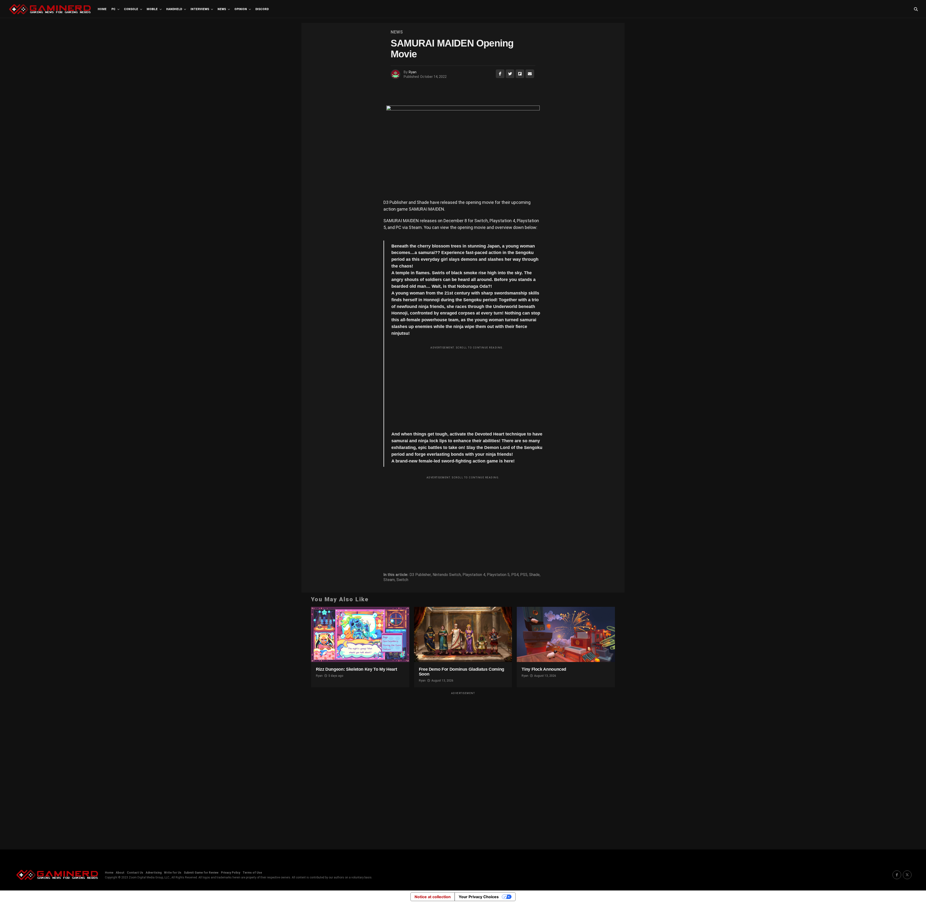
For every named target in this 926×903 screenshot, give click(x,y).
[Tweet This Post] (510, 73)
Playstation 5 (498, 575)
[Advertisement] (467, 385)
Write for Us (172, 872)
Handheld (174, 9)
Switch (402, 580)
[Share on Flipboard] (520, 73)
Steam (389, 580)
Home (102, 9)
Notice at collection (433, 896)
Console (131, 9)
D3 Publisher (420, 575)
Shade (534, 575)
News (222, 9)
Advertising (154, 872)
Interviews (200, 9)
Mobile (152, 9)
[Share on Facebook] (500, 73)
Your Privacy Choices (479, 896)
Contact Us (135, 872)
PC (113, 9)
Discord (262, 9)
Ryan (412, 72)
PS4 (514, 575)
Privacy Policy (230, 872)
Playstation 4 (474, 575)
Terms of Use (252, 872)
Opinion (240, 9)
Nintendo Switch (447, 575)
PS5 (523, 575)
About (120, 872)
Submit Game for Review (201, 872)
